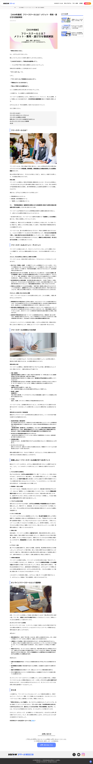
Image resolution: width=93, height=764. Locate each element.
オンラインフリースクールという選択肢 (19, 121)
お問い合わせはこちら (46, 745)
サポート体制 (75, 3)
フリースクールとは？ (15, 113)
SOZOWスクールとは (58, 3)
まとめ (11, 123)
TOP (15, 7)
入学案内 (81, 3)
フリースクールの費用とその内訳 (18, 117)
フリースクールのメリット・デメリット (19, 115)
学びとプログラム (67, 3)
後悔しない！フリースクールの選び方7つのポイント (22, 119)
